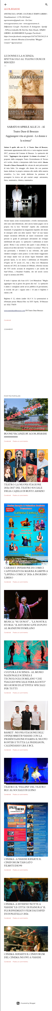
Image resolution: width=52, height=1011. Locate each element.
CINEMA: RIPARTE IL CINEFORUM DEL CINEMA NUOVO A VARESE (24, 955)
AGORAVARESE (12, 9)
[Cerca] (46, 4)
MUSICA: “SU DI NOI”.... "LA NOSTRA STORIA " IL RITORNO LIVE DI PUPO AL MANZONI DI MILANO (25, 625)
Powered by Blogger (28, 1003)
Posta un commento (20, 441)
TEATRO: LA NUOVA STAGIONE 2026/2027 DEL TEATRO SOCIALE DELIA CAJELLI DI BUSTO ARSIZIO (24, 488)
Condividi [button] (7, 320)
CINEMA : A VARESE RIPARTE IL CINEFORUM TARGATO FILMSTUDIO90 (22, 862)
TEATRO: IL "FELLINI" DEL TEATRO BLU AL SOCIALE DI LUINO (25, 788)
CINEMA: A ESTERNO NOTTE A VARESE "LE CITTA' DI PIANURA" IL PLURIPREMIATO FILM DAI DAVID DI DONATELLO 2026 (25, 908)
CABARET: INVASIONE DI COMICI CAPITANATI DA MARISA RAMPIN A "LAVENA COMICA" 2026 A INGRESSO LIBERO (26, 572)
